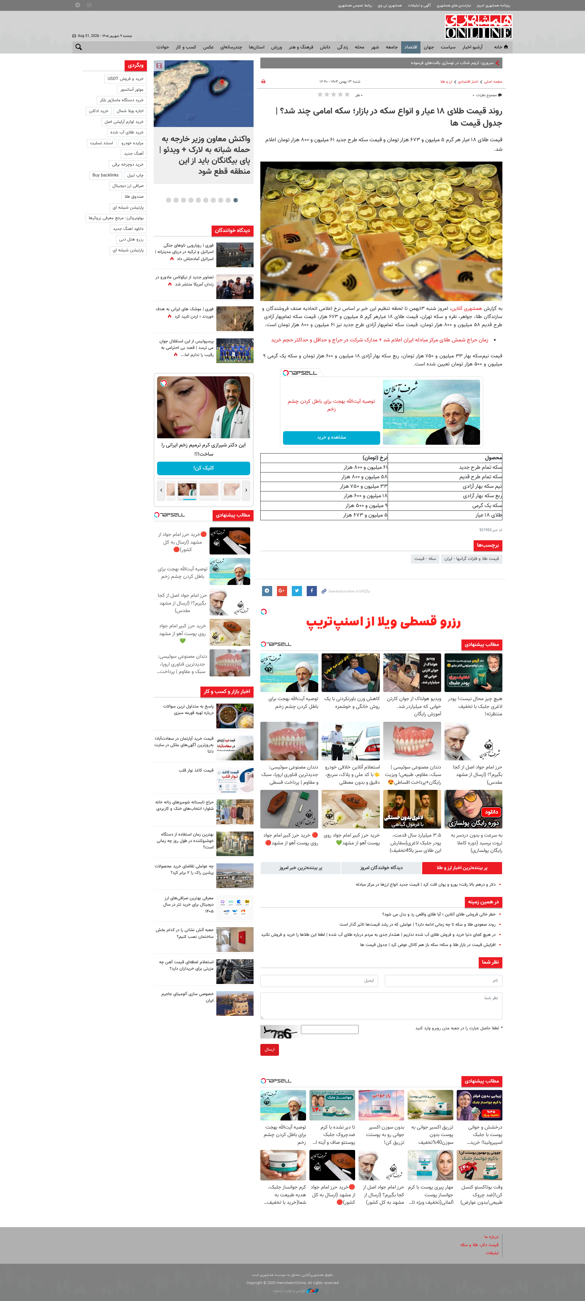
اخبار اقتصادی (468, 82)
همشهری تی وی (390, 5)
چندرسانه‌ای (231, 47)
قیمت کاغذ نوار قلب (196, 770)
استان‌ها (256, 47)
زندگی (342, 47)
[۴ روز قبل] (235, 907)
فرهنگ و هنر (301, 47)
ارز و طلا (446, 82)
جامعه (392, 47)
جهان (429, 47)
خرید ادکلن (98, 111)
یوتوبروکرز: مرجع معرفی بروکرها (116, 218)
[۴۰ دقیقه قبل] (204, 93)
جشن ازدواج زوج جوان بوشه (469, 63)
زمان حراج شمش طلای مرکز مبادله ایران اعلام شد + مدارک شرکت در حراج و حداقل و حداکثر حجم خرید (379, 340)
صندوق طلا (134, 196)
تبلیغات (492, 1253)
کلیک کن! (203, 468)
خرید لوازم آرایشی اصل (124, 122)
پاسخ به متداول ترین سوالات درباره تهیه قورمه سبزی (188, 709)
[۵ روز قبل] (235, 971)
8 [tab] (183, 200)
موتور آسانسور (132, 89)
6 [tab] (198, 200)
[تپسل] (285, 373)
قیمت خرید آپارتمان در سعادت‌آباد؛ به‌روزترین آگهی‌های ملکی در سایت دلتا (184, 745)
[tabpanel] (204, 122)
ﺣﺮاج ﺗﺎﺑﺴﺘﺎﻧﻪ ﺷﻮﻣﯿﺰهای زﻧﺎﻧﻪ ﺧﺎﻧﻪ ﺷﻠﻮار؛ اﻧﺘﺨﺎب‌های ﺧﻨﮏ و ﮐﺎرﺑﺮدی (184, 805)
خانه (498, 47)
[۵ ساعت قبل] (235, 350)
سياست (448, 47)
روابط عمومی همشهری (355, 5)
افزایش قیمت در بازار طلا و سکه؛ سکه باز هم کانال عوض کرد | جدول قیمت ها (428, 945)
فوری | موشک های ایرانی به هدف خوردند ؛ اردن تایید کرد (185, 313)
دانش (325, 47)
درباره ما (491, 1237)
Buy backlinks (105, 175)
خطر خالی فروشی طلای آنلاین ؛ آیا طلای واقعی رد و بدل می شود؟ (439, 914)
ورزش (276, 47)
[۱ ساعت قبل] (235, 716)
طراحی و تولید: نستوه (290, 1291)
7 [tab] (191, 200)
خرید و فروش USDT (126, 79)
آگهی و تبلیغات (419, 5)
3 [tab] (220, 200)
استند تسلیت (101, 143)
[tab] (462, 868)
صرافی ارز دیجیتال (128, 186)
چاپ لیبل (135, 175)
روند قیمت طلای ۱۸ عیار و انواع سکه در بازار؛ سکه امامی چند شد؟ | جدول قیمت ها (389, 117)
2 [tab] (228, 200)
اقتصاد (411, 47)
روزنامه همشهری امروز (493, 5)
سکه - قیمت (425, 558)
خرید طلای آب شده (127, 132)
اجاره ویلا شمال (130, 111)
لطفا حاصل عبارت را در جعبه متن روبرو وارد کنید (458, 1028)
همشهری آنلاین (475, 26)
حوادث (162, 47)
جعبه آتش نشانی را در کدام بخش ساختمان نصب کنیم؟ (185, 933)
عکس (208, 47)
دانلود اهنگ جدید (128, 229)
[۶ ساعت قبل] (235, 318)
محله (359, 47)
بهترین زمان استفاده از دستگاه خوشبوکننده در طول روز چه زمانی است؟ (185, 841)
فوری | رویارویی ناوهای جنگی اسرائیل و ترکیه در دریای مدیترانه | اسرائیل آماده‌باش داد (184, 252)
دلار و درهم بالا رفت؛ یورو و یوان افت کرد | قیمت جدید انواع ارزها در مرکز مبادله (426, 884)
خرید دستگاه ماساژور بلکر (122, 100)
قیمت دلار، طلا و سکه (479, 1245)
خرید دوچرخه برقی (128, 164)
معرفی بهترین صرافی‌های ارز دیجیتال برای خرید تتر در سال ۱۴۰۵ (188, 905)
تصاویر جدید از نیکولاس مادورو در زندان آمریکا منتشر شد (184, 281)
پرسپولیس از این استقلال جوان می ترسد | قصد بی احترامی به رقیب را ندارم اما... (186, 348)
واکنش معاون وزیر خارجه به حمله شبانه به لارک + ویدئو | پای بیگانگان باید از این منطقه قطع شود (204, 155)
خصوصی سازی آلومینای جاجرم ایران (187, 997)
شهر (375, 47)
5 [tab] (205, 200)
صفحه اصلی (493, 82)
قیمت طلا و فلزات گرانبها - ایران (472, 558)
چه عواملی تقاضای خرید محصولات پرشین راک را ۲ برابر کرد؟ (184, 869)
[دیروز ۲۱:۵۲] (235, 255)
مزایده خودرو (133, 143)
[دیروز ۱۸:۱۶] (235, 286)
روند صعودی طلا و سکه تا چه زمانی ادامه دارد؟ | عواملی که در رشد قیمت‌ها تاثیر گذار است (418, 924)
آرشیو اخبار (472, 47)
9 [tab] (176, 200)
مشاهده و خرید (331, 437)
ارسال (270, 1049)
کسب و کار (186, 47)
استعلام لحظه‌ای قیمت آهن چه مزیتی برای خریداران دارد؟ (186, 965)
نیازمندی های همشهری (454, 5)
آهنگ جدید (134, 153)
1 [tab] (235, 200)
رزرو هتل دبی (131, 239)
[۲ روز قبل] (235, 780)
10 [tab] (169, 200)
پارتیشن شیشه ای (128, 207)
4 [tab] (213, 200)
